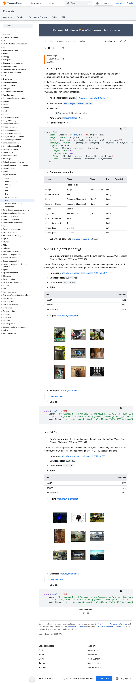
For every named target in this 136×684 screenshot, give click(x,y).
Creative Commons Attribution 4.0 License (111, 624)
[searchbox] (18, 26)
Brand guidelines (94, 663)
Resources (36, 3)
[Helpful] (121, 41)
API (63, 17)
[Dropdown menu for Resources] (44, 3)
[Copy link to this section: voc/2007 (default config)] (83, 249)
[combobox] (78, 3)
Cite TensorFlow (94, 667)
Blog (41, 650)
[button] (17, 37)
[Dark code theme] (121, 129)
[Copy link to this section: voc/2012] (59, 432)
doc (82, 239)
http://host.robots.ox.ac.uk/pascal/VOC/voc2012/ (85, 456)
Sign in (130, 3)
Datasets (8, 11)
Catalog (20, 17)
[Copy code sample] (125, 129)
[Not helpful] (125, 41)
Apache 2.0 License (75, 627)
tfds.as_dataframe (69, 390)
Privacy (50, 678)
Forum (41, 655)
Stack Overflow (94, 659)
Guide (54, 17)
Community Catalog (38, 17)
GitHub (119, 3)
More (51, 3)
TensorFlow (48, 41)
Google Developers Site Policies (110, 627)
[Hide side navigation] (32, 679)
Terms (41, 678)
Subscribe (104, 678)
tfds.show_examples (67, 315)
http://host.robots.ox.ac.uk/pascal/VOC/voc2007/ (85, 273)
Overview (7, 17)
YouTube (42, 667)
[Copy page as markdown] (62, 48)
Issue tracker (93, 650)
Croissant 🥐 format (78, 30)
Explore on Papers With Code (94, 98)
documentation (102, 30)
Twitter (42, 663)
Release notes (93, 655)
